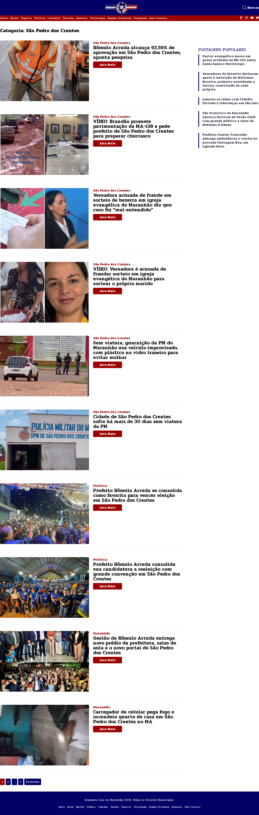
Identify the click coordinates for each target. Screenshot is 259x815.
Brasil (15, 18)
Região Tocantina (119, 18)
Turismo (68, 18)
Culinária (54, 18)
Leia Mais (108, 64)
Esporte (26, 18)
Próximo (32, 781)
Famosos (81, 18)
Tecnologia (97, 18)
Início (4, 18)
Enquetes (140, 18)
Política (39, 18)
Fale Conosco (158, 18)
